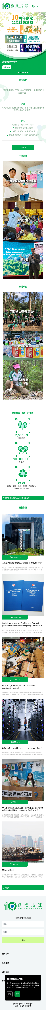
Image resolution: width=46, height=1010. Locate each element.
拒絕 (9, 994)
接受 (17, 994)
